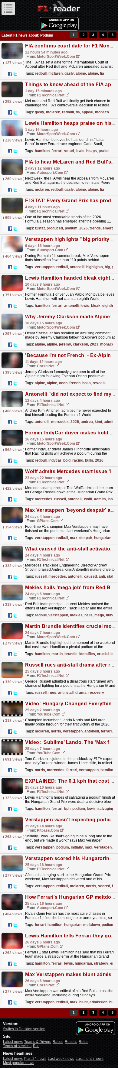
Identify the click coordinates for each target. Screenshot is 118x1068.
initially (77, 847)
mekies (76, 615)
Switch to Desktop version (24, 1029)
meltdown (91, 925)
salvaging (105, 809)
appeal (87, 112)
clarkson (80, 344)
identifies (87, 654)
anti (102, 576)
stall (110, 576)
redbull (41, 73)
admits (100, 499)
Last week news (61, 1059)
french (74, 383)
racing (77, 460)
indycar (54, 460)
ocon (63, 383)
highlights (94, 267)
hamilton (42, 151)
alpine (81, 73)
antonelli (77, 267)
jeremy (65, 344)
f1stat (40, 228)
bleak (95, 306)
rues (52, 692)
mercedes (60, 422)
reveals (99, 383)
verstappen (44, 267)
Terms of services (17, 1046)
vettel (69, 151)
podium (71, 228)
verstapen (103, 847)
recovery (96, 692)
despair (85, 538)
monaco (102, 112)
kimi (98, 422)
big (107, 267)
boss (86, 383)
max (73, 538)
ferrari (56, 151)
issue (112, 499)
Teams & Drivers (37, 1042)
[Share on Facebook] (10, 73)
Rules (83, 1042)
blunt (83, 1002)
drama (81, 692)
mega (99, 615)
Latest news (13, 1042)
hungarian (102, 538)
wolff (88, 499)
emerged (110, 228)
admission (98, 1002)
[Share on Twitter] (15, 73)
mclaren (55, 73)
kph (67, 809)
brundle (70, 654)
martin (57, 654)
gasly (69, 73)
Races (58, 1042)
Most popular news (18, 1063)
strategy (101, 963)
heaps (91, 151)
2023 (94, 344)
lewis (80, 151)
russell (60, 499)
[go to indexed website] (78, 56)
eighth (107, 306)
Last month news (89, 1059)
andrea (87, 422)
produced (55, 228)
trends (95, 228)
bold (66, 460)
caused (90, 576)
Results (71, 1042)
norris (56, 731)
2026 (83, 228)
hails (88, 615)
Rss (36, 1046)
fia (102, 73)
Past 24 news (35, 1059)
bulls (89, 460)
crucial (103, 654)
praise (104, 151)
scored (104, 886)
